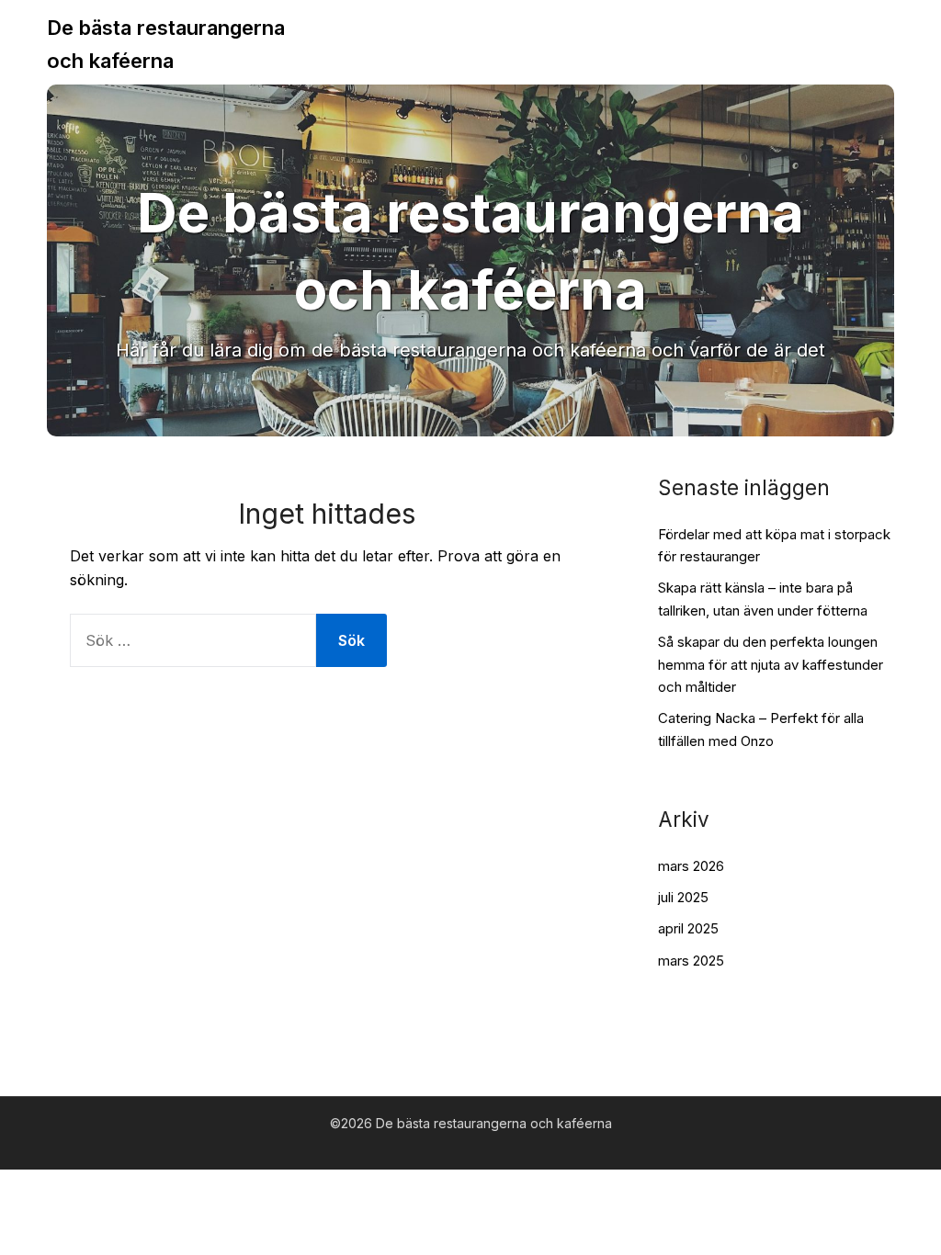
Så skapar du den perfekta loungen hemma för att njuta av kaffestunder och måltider (770, 664)
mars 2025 (691, 960)
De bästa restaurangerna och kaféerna (166, 44)
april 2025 (688, 928)
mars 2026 (691, 866)
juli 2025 (683, 897)
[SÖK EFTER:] (193, 640)
